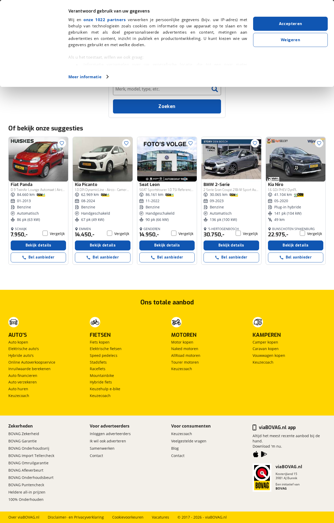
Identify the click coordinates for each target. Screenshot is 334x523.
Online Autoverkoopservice (31, 362)
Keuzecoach (18, 395)
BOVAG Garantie (22, 440)
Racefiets (97, 368)
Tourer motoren (185, 362)
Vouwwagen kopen (269, 355)
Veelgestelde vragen (188, 440)
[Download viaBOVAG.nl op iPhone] (256, 455)
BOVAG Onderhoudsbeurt (30, 477)
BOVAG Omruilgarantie (28, 462)
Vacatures (160, 517)
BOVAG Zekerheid (23, 433)
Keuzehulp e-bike (105, 388)
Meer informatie (85, 76)
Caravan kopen (266, 348)
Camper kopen (265, 342)
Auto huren (18, 388)
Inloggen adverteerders (110, 433)
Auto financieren (22, 375)
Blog (175, 448)
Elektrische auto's (23, 348)
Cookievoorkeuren (128, 517)
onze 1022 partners (105, 19)
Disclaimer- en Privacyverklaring (76, 517)
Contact (96, 455)
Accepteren (290, 23)
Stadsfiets (98, 362)
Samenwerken (102, 448)
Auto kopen (18, 342)
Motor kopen (182, 342)
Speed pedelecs (103, 355)
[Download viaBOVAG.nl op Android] (264, 455)
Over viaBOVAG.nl (23, 517)
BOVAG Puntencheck (26, 484)
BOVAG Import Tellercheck (31, 455)
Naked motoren (184, 348)
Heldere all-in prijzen (26, 492)
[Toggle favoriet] (62, 143)
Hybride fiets (101, 382)
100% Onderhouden (26, 499)
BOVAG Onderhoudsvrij (28, 448)
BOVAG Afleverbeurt (25, 470)
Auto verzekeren (22, 382)
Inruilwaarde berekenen (29, 368)
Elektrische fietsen (106, 348)
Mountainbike (102, 375)
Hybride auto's (21, 355)
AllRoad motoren (185, 355)
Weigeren (290, 40)
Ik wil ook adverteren (108, 440)
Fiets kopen (100, 342)
